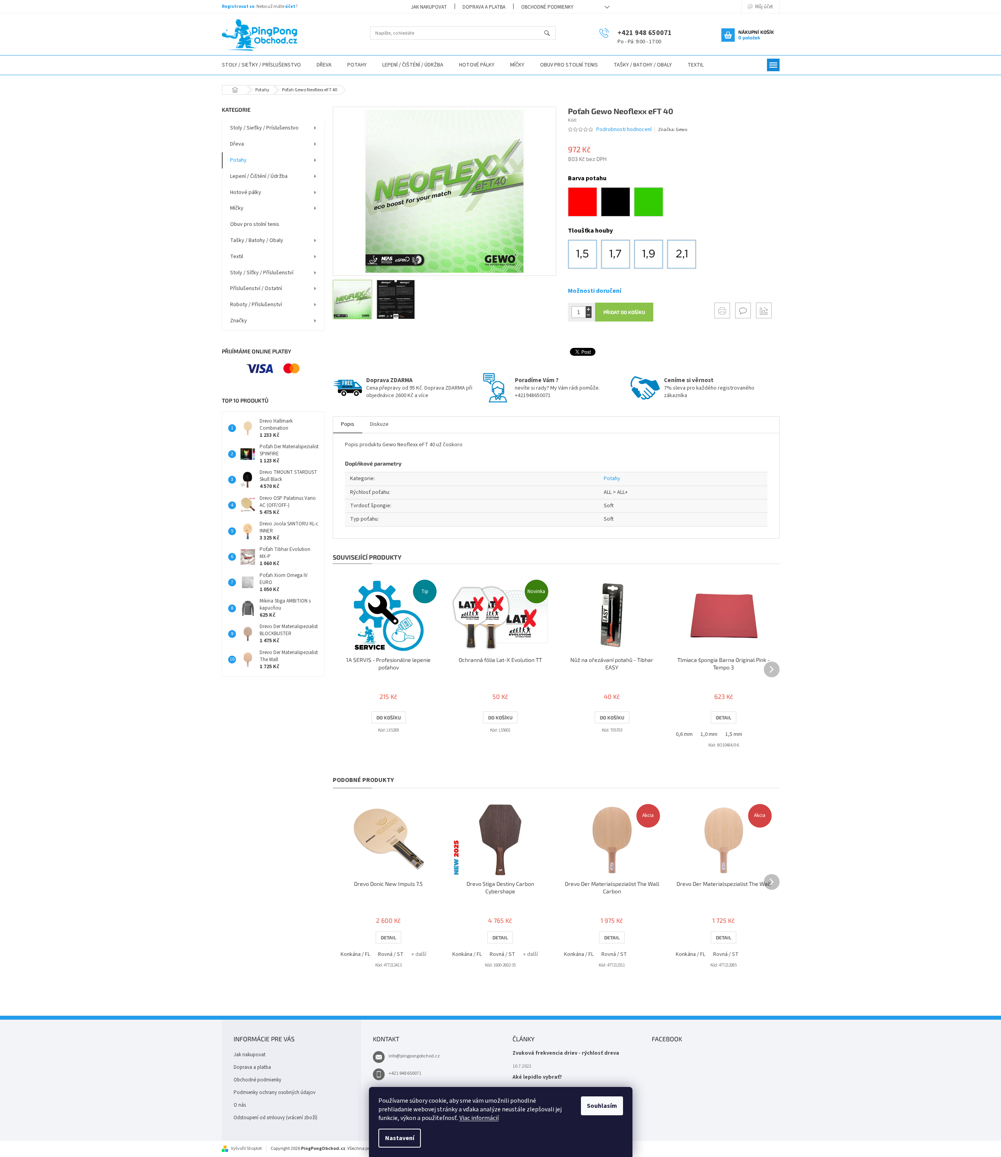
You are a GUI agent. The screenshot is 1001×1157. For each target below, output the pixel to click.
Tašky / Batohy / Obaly (256, 240)
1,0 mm (709, 734)
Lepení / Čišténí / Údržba (259, 176)
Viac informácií (479, 1118)
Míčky (236, 208)
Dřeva (237, 144)
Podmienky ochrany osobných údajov (274, 1092)
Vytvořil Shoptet (246, 1148)
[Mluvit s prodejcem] (743, 310)
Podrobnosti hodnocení (624, 129)
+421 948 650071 (405, 1073)
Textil (236, 257)
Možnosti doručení (594, 290)
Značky (238, 321)
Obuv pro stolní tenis (254, 224)
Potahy (238, 160)
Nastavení (399, 1138)
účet (290, 6)
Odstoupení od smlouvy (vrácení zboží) (275, 1117)
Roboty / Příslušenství (256, 305)
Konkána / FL (355, 954)
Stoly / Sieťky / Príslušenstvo (264, 128)
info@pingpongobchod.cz (414, 1056)
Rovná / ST (391, 954)
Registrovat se (238, 6)
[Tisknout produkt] (722, 310)
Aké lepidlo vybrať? (537, 1077)
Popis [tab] (347, 424)
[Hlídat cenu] (764, 310)
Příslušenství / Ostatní (256, 288)
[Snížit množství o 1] (589, 315)
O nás (240, 1105)
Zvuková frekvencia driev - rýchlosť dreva (565, 1053)
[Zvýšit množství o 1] (589, 309)
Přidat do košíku (624, 312)
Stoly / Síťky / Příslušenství (261, 273)
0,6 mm (684, 734)
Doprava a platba (484, 7)
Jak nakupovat (429, 7)
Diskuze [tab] (379, 424)
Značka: (672, 129)
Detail (723, 717)
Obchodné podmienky (547, 7)
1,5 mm (733, 734)
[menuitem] (261, 65)
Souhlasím (602, 1106)
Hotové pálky (245, 192)
